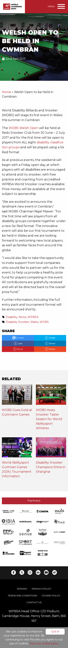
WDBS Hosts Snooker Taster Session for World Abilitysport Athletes (49, 419)
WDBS (44, 322)
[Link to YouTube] (46, 572)
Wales (34, 322)
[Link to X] (22, 572)
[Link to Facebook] (13, 572)
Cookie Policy (51, 595)
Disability (11, 317)
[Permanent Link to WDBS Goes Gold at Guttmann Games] (17, 396)
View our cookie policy (44, 643)
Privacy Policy (41, 588)
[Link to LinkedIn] (38, 572)
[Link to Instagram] (30, 572)
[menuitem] (22, 588)
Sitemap (22, 588)
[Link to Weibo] (54, 572)
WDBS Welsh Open (23, 128)
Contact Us (34, 602)
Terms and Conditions (22, 595)
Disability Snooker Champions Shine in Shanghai (50, 467)
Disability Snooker (17, 322)
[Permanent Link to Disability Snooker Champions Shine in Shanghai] (51, 448)
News (22, 317)
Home (6, 92)
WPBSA (33, 317)
